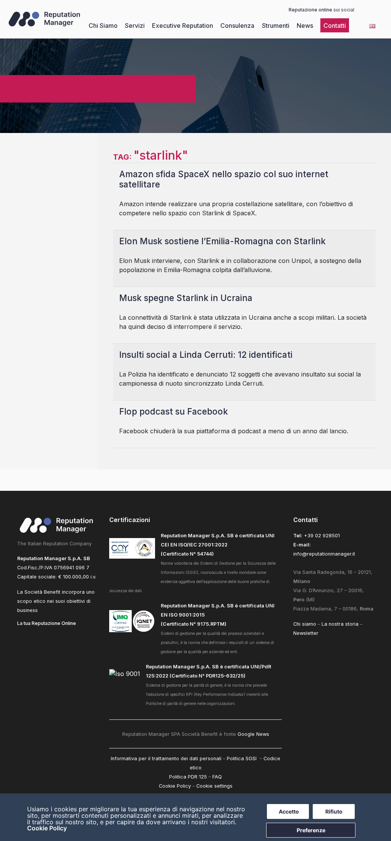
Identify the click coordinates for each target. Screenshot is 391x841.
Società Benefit (42, 592)
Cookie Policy (47, 828)
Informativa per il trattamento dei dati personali (166, 758)
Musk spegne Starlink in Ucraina (185, 298)
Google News (253, 734)
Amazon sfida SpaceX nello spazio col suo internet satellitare (223, 179)
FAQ (217, 777)
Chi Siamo (103, 25)
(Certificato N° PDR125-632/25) (207, 676)
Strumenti (275, 25)
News (305, 25)
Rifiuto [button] (334, 811)
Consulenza (237, 25)
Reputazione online (310, 10)
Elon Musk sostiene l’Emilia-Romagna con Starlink (222, 241)
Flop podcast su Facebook (173, 411)
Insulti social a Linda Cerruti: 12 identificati (205, 354)
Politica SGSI (242, 758)
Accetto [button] (289, 811)
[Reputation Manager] (44, 26)
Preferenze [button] (311, 830)
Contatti (334, 25)
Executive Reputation (182, 25)
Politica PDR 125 (188, 777)
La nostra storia (340, 624)
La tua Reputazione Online (46, 623)
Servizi (135, 25)
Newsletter (305, 633)
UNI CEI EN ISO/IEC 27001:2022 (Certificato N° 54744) (218, 545)
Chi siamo (304, 624)
